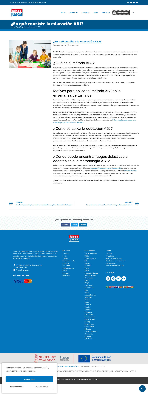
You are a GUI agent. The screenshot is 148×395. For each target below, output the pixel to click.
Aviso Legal (110, 256)
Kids (86, 290)
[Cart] (133, 12)
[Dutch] (112, 287)
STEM (87, 256)
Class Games (89, 324)
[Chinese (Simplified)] (110, 287)
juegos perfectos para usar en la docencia (105, 168)
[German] (121, 287)
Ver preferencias (42, 386)
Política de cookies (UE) (115, 265)
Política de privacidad (114, 258)
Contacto (106, 12)
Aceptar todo (29, 379)
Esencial (88, 304)
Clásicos (88, 329)
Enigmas (88, 309)
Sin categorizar (90, 258)
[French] (118, 287)
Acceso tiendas (122, 12)
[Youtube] (136, 2)
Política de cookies (27, 371)
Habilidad (88, 297)
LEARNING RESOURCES (89, 286)
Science (87, 263)
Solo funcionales (16, 386)
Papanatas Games (91, 273)
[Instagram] (128, 2)
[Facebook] (131, 2)
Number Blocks (90, 275)
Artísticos (88, 338)
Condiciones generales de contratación (115, 262)
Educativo (88, 312)
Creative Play (90, 317)
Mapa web (66, 275)
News (96, 12)
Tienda (65, 258)
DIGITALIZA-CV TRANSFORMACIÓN (62, 367)
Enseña (87, 307)
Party (87, 268)
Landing (65, 253)
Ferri (96, 379)
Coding (87, 321)
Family (87, 302)
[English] (115, 287)
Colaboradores (22, 2)
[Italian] (123, 287)
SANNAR (88, 265)
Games (87, 300)
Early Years (89, 314)
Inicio (63, 12)
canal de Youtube (130, 170)
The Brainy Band (91, 253)
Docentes (85, 12)
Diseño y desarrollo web (84, 379)
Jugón (87, 292)
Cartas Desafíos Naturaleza (91, 332)
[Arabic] (107, 287)
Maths (87, 280)
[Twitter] (134, 2)
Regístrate (42, 2)
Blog (16, 27)
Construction (90, 319)
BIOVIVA (88, 336)
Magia (87, 282)
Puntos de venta (33, 2)
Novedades (89, 278)
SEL (86, 261)
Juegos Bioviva (90, 295)
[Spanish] (132, 287)
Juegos (72, 12)
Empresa (13, 2)
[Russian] (129, 287)
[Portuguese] (126, 287)
